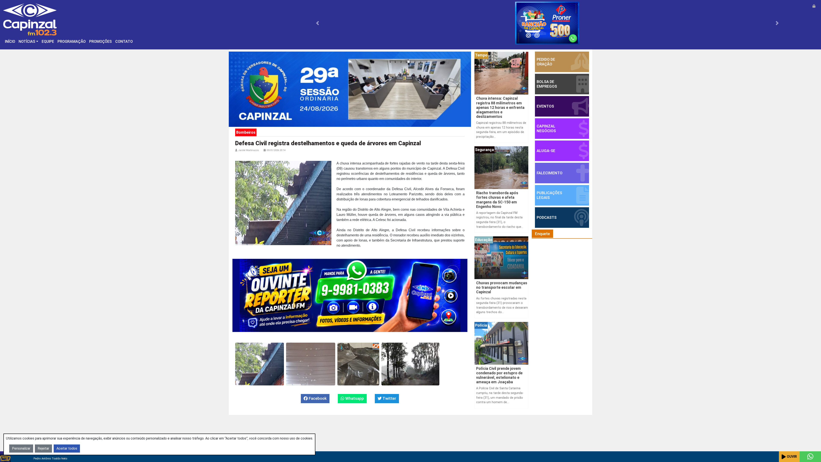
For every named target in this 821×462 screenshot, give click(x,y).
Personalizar (21, 448)
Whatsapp (354, 398)
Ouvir (792, 457)
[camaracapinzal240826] (350, 89)
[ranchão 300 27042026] (547, 23)
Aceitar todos (66, 448)
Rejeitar (43, 448)
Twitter (389, 398)
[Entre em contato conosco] (810, 456)
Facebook (317, 398)
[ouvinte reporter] (350, 295)
